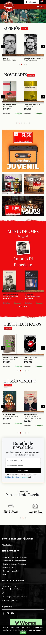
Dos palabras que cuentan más (33, 58)
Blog (4, 574)
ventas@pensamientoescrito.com (15, 597)
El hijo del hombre (9, 414)
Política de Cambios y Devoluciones (15, 564)
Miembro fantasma (9, 104)
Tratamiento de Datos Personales (14, 561)
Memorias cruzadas (30, 414)
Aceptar (23, 632)
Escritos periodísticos (10, 294)
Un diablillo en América (10, 357)
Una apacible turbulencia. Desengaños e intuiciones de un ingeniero (33, 104)
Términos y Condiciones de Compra (15, 557)
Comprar (18, 113)
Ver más (24, 28)
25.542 (5, 58)
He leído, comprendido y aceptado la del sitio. (20, 476)
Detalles (6, 113)
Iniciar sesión (32, 2)
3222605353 (13, 601)
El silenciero (29, 294)
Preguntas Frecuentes (10, 571)
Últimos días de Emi (30, 357)
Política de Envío (8, 568)
